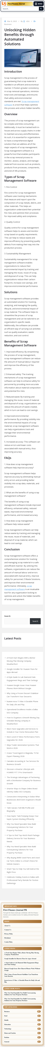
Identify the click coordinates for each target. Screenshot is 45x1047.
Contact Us (7, 930)
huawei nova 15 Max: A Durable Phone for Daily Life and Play (22, 981)
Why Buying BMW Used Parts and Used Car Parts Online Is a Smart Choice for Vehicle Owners (23, 860)
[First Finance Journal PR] (3, 3)
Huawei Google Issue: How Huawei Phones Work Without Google (22, 969)
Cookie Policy (8, 942)
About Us (7, 926)
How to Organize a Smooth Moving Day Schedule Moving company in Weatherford (23, 720)
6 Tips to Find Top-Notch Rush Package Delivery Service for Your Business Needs (23, 838)
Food (5, 1016)
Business (8, 24)
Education (7, 1024)
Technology (7, 1029)
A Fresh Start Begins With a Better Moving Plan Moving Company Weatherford (21, 661)
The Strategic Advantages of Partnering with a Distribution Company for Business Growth (24, 780)
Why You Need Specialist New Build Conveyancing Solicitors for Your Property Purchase (21, 827)
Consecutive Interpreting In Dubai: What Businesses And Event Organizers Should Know (24, 799)
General (6, 1042)
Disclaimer (7, 938)
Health (6, 1020)
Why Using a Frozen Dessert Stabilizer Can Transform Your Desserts (21, 975)
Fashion (6, 1037)
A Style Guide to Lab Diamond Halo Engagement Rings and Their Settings (21, 963)
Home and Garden (10, 1033)
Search (7, 616)
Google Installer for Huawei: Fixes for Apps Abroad (20, 959)
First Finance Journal (16, 4)
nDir (28, 21)
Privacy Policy (8, 934)
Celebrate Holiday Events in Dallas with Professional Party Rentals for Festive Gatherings (23, 880)
